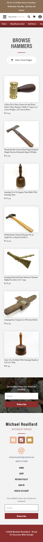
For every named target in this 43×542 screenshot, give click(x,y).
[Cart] (34, 17)
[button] (29, 17)
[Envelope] (29, 440)
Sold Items (32, 24)
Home (4, 24)
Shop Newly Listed (17, 24)
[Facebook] (13, 440)
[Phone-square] (21, 440)
